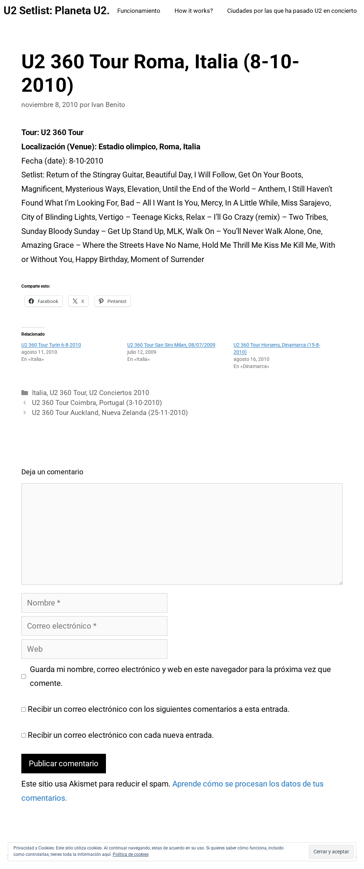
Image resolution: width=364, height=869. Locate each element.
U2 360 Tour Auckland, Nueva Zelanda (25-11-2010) (110, 413)
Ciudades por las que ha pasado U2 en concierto (292, 10)
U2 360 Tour (68, 393)
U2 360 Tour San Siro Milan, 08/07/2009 (171, 345)
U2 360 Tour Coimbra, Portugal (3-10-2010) (97, 403)
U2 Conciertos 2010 (119, 393)
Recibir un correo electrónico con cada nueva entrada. (121, 735)
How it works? (194, 10)
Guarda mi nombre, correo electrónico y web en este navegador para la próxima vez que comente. (180, 676)
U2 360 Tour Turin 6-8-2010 (51, 345)
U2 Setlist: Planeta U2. (57, 10)
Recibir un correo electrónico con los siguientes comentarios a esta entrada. (159, 709)
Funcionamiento (138, 10)
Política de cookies (131, 854)
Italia (39, 393)
